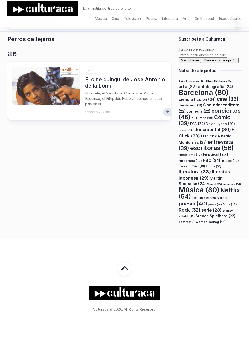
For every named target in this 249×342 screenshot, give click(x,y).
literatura (195, 172)
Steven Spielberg (215, 216)
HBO (211, 160)
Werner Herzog (211, 222)
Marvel (214, 184)
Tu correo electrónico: (197, 49)
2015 (12, 54)
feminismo (190, 155)
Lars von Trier (192, 166)
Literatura (170, 18)
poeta (215, 204)
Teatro (187, 222)
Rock (189, 210)
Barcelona (204, 92)
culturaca (202, 118)
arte (188, 86)
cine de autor (190, 105)
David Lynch (220, 124)
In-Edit (230, 160)
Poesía (151, 18)
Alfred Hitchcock (219, 81)
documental (212, 129)
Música (101, 18)
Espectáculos (230, 18)
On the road (204, 18)
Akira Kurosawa (192, 81)
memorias (232, 184)
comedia (198, 111)
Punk (230, 204)
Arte (186, 18)
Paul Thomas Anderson (210, 197)
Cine (115, 18)
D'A (197, 123)
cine (228, 99)
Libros (213, 166)
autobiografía (215, 86)
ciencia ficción (197, 99)
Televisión (132, 18)
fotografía (190, 160)
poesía (193, 203)
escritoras (212, 148)
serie (211, 210)
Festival (215, 154)
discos (186, 130)
